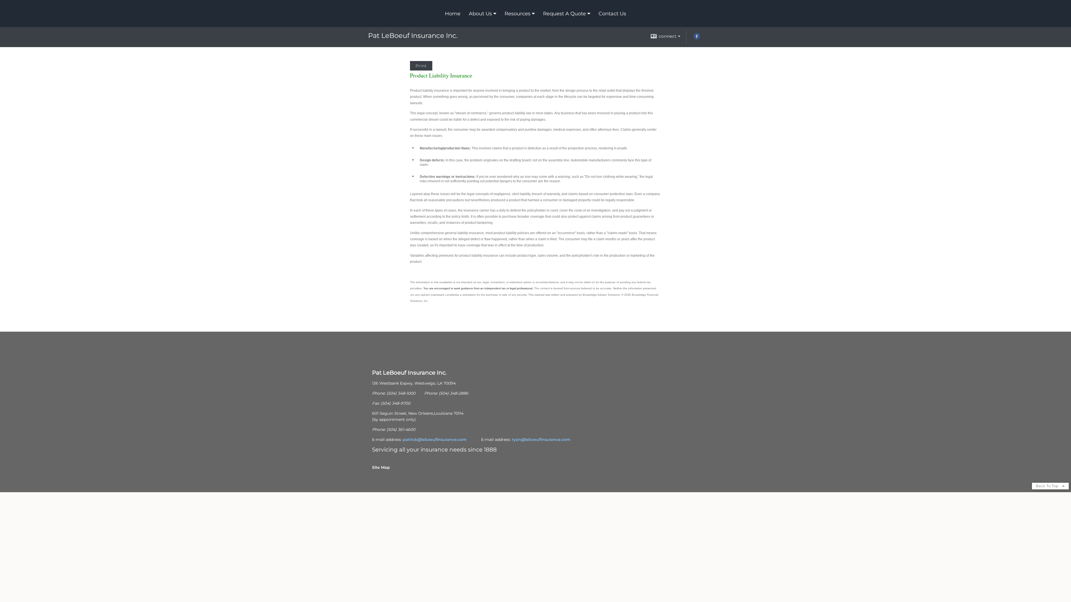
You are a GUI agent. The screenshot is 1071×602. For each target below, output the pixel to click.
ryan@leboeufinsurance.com (541, 439)
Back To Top (1048, 486)
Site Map (381, 467)
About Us (480, 14)
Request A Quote (564, 14)
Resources (517, 14)
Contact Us (612, 14)
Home (452, 14)
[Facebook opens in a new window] (696, 38)
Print (421, 65)
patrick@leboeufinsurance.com (435, 439)
